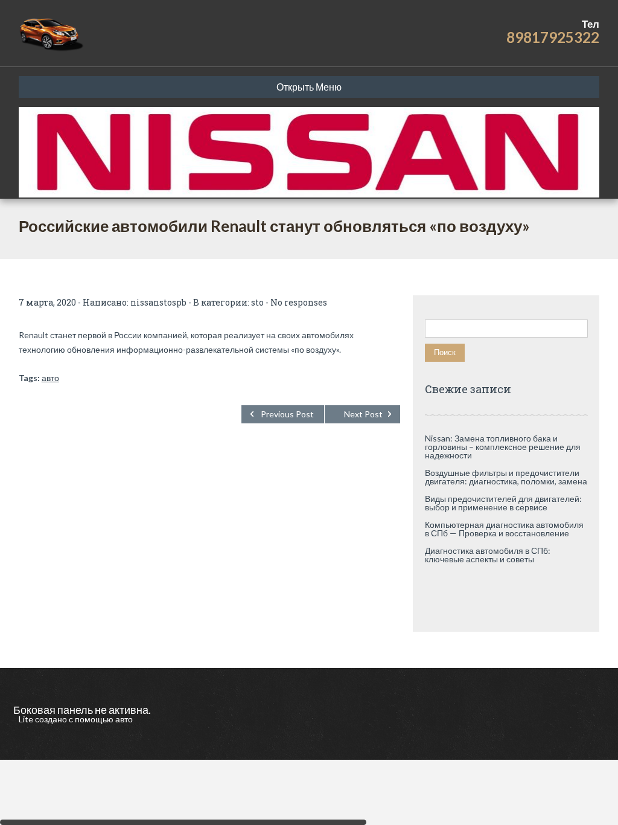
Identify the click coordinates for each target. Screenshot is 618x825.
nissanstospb (158, 302)
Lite (27, 719)
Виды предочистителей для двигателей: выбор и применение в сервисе (503, 502)
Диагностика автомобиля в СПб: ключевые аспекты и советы (487, 554)
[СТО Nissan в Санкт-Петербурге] (52, 33)
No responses (298, 302)
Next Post (363, 414)
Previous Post (287, 414)
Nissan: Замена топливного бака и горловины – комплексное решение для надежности (503, 446)
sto (257, 302)
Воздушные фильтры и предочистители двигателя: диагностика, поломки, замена (506, 476)
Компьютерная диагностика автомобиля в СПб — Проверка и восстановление (504, 528)
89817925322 (552, 37)
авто (50, 378)
